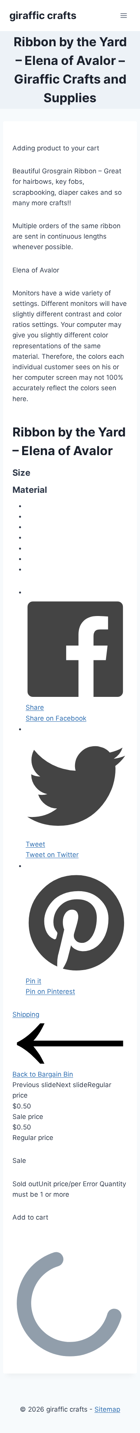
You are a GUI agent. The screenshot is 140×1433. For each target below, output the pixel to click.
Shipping (25, 1014)
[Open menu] (123, 15)
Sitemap (107, 1409)
